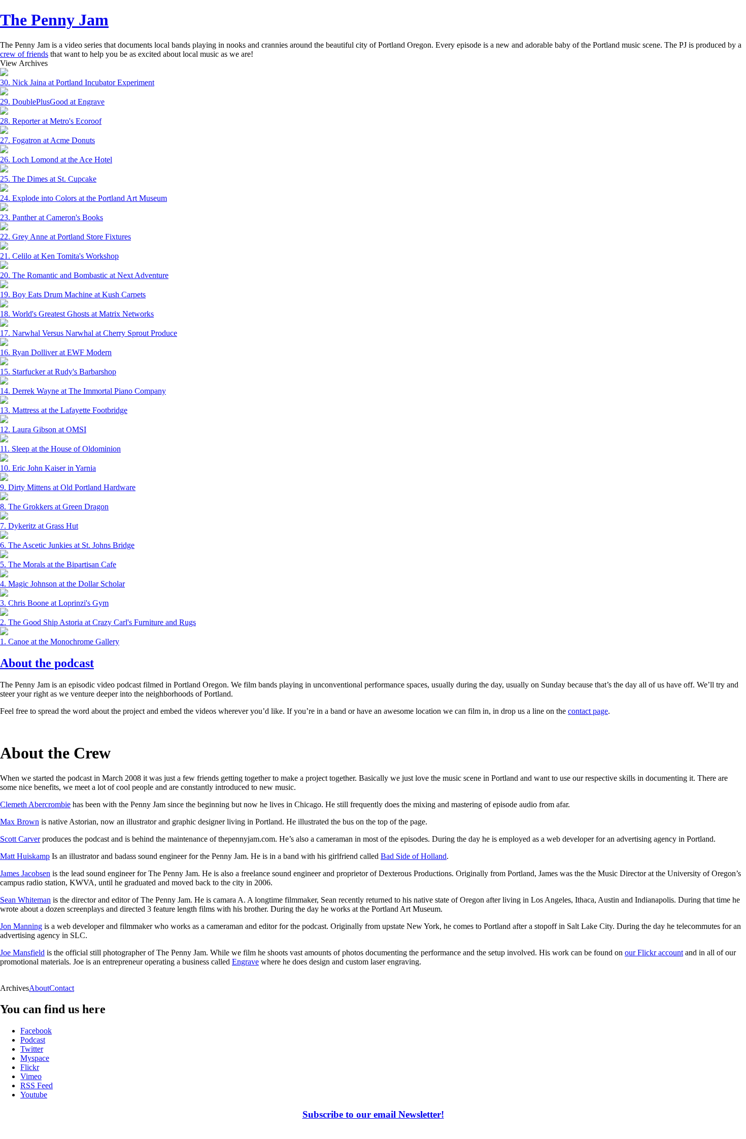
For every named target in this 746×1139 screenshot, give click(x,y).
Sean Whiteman (25, 899)
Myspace (34, 1058)
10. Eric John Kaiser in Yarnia (48, 468)
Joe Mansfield (22, 952)
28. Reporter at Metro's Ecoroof (50, 121)
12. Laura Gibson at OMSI (43, 429)
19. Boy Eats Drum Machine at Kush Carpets (73, 294)
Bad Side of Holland (414, 856)
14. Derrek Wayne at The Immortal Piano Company (83, 391)
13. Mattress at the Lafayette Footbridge (63, 410)
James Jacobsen (25, 873)
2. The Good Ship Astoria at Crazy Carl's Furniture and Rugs (98, 622)
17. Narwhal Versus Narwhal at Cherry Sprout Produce (88, 333)
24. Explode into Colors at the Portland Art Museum (83, 198)
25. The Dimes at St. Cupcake (48, 179)
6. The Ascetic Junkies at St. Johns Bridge (67, 545)
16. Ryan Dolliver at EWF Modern (56, 352)
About (39, 988)
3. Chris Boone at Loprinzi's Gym (54, 603)
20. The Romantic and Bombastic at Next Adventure (84, 275)
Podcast (32, 1040)
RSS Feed (36, 1085)
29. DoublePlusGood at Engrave (52, 101)
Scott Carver (20, 839)
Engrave (245, 961)
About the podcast (47, 663)
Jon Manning (21, 926)
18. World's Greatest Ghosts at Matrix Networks (77, 313)
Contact (61, 988)
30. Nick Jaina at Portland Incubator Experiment (77, 82)
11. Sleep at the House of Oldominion (60, 448)
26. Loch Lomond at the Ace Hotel (56, 159)
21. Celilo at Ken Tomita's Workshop (59, 256)
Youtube (33, 1094)
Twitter (31, 1049)
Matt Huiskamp (25, 856)
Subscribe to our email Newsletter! (373, 1114)
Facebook (36, 1030)
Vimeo (31, 1076)
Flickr (29, 1067)
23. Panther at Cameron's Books (51, 217)
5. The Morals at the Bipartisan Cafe (58, 564)
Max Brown (19, 821)
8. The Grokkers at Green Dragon (54, 506)
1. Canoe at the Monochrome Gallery (59, 641)
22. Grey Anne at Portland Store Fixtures (65, 236)
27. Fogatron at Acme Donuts (47, 140)
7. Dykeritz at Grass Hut (39, 526)
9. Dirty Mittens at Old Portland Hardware (67, 487)
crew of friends (24, 54)
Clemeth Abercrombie (35, 804)
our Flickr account (654, 952)
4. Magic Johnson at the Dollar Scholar (62, 583)
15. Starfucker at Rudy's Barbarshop (58, 371)
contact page (588, 711)
